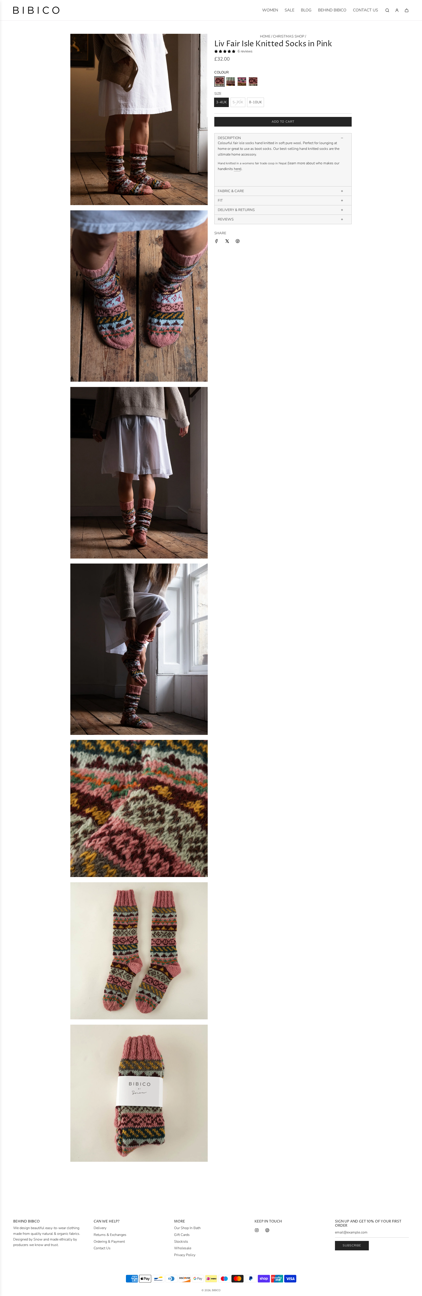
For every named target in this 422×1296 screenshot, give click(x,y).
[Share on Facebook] (216, 242)
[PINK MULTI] (219, 81)
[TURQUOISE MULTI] (253, 81)
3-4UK (221, 102)
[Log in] (397, 10)
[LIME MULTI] (242, 81)
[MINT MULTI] (231, 81)
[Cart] (406, 10)
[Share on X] (227, 242)
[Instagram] (257, 1230)
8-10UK (255, 102)
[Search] (387, 10)
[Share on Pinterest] (237, 242)
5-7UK (238, 102)
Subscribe (352, 1245)
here (237, 168)
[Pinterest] (267, 1230)
